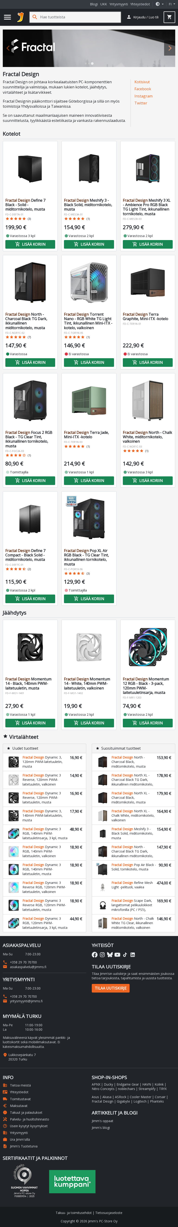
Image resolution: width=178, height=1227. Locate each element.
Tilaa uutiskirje (111, 988)
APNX (96, 1084)
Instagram (143, 96)
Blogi (94, 4)
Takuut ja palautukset (22, 1112)
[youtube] (117, 955)
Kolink (159, 1084)
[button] (159, 4)
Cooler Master (140, 1097)
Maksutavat (15, 1105)
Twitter (140, 103)
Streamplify (147, 1089)
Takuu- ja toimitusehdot (74, 1212)
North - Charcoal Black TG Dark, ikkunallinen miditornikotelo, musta (26, 321)
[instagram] (102, 955)
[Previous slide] (8, 48)
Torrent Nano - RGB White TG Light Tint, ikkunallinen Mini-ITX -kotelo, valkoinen (88, 321)
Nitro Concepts (103, 1089)
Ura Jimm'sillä (16, 1139)
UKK (103, 4)
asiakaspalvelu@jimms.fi (24, 967)
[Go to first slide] (169, 48)
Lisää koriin (30, 244)
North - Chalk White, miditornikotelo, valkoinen (147, 437)
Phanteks (157, 1101)
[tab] (86, 63)
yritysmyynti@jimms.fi (23, 1001)
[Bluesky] (110, 955)
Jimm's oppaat (102, 1121)
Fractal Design (102, 1101)
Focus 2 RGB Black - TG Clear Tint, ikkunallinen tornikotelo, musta (28, 439)
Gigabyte (123, 1101)
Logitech (140, 1101)
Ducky (108, 1084)
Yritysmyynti (118, 4)
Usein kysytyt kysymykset (25, 1126)
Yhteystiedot (140, 4)
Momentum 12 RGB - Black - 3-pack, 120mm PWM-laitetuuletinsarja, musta (146, 685)
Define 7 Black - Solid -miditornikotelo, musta (25, 205)
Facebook (142, 88)
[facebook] (95, 955)
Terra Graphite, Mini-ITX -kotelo (145, 316)
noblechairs (126, 1089)
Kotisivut (142, 81)
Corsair (160, 1097)
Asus (95, 1097)
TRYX (163, 1089)
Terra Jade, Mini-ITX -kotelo (86, 434)
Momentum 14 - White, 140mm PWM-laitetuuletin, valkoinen (87, 683)
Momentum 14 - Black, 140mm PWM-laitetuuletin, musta (28, 683)
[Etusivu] (20, 17)
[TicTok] (125, 955)
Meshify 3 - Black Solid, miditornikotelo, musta (88, 205)
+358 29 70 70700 (20, 962)
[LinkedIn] (133, 955)
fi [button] (170, 4)
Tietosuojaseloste (108, 1212)
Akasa (106, 1097)
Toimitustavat (17, 1099)
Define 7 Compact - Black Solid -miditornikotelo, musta (25, 555)
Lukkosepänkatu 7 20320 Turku (22, 1057)
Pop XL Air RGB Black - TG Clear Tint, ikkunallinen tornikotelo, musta (86, 557)
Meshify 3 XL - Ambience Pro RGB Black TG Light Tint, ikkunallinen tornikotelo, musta (147, 207)
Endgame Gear (128, 1084)
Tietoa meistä (17, 1085)
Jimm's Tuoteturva (20, 1146)
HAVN (146, 1084)
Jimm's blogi (101, 1127)
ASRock (120, 1097)
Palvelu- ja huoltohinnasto (26, 1119)
